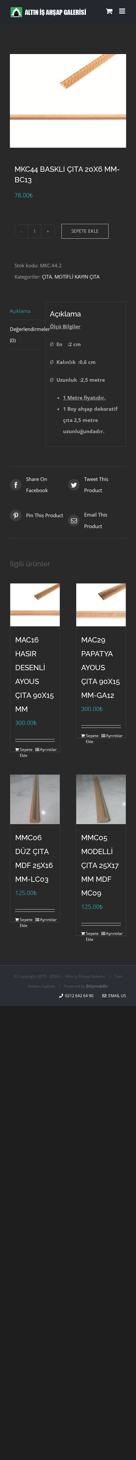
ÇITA (47, 276)
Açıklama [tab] (20, 311)
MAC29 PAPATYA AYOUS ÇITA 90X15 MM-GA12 (100, 668)
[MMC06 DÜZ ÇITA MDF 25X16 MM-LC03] (35, 799)
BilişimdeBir (97, 986)
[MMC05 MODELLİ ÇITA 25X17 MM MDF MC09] (101, 799)
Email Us (116, 995)
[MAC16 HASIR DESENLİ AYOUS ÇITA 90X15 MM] (35, 604)
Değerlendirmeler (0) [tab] (25, 334)
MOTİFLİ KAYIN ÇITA (76, 276)
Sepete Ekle (85, 231)
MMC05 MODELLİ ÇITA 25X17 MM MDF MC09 (100, 865)
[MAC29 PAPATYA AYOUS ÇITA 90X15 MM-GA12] (101, 604)
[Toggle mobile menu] (122, 11)
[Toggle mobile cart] (109, 11)
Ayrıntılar (47, 749)
